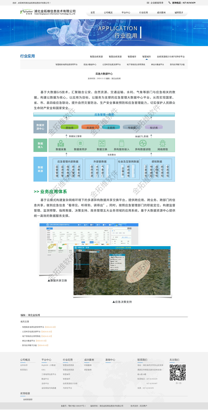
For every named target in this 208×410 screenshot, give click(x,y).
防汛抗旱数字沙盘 (177, 64)
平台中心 (126, 12)
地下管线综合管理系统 (136, 64)
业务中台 (45, 383)
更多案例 (88, 369)
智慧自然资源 (96, 57)
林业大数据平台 (157, 64)
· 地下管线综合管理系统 (37, 336)
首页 (93, 12)
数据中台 (45, 379)
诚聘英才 (179, 12)
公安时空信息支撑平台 (111, 64)
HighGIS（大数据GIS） (49, 367)
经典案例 (88, 365)
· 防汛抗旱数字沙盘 (35, 345)
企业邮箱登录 (157, 2)
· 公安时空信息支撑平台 (37, 331)
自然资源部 (27, 399)
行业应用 (143, 12)
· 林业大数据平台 (34, 340)
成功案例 (161, 12)
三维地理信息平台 (49, 374)
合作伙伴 (24, 365)
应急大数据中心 (90, 64)
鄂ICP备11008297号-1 (77, 406)
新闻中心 (110, 359)
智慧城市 (132, 57)
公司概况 (108, 12)
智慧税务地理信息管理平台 (67, 64)
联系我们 (24, 369)
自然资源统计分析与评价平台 (171, 57)
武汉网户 (143, 406)
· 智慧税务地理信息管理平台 (38, 327)
